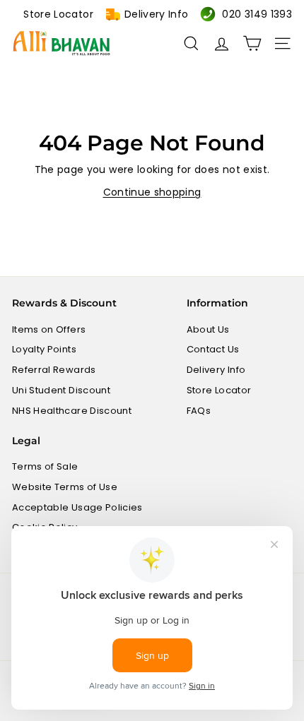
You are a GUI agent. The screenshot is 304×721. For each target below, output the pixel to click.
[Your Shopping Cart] (252, 43)
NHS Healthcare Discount (71, 410)
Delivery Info (156, 14)
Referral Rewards (54, 369)
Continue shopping (152, 192)
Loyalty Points (44, 349)
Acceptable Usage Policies (77, 507)
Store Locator (58, 14)
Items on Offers (49, 329)
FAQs (199, 410)
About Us (208, 329)
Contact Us (213, 349)
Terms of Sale (45, 466)
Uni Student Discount (61, 390)
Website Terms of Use (64, 487)
